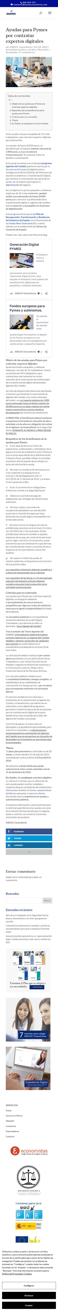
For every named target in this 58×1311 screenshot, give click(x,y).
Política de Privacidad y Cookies (17, 1274)
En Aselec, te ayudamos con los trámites (30, 123)
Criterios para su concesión (24, 117)
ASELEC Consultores (21, 47)
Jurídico (32, 49)
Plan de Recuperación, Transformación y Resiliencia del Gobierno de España (28, 217)
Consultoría (11, 1126)
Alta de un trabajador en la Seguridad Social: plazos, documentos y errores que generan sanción (27, 918)
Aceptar (29, 1305)
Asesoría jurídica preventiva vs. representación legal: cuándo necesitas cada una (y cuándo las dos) (29, 939)
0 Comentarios (27, 52)
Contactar (10, 1136)
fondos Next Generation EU (22, 223)
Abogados (10, 1121)
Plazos (15, 120)
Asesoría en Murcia (14, 1116)
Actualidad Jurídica (16, 49)
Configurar (29, 1285)
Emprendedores (12, 1131)
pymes (34, 134)
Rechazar (29, 1295)
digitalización (12, 185)
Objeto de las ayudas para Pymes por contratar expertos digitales (29, 105)
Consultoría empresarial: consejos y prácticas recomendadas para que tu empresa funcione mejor (28, 928)
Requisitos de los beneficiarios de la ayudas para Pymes (28, 112)
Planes (9, 1110)
